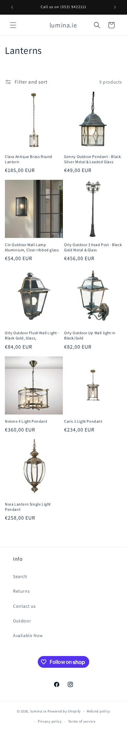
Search (20, 576)
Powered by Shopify (64, 711)
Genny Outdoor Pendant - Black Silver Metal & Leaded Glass (92, 159)
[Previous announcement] (12, 7)
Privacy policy (50, 721)
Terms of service (81, 721)
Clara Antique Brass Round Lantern (28, 159)
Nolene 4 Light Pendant (26, 421)
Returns (21, 591)
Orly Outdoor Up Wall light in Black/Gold (89, 335)
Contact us (24, 606)
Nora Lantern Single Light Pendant (28, 507)
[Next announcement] (115, 7)
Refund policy (98, 711)
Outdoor (22, 621)
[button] (13, 25)
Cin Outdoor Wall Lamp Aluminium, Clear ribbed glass (32, 247)
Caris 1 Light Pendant (83, 421)
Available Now (28, 635)
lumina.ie (38, 711)
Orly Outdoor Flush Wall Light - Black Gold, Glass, (32, 335)
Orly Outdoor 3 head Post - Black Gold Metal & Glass (93, 247)
